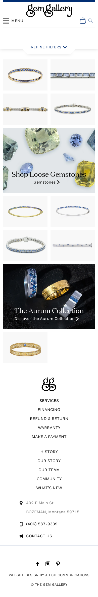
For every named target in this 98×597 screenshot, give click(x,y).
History (49, 451)
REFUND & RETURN (49, 418)
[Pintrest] (59, 564)
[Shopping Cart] (83, 20)
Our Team (49, 469)
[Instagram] (49, 564)
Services (49, 400)
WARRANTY (49, 427)
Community (49, 478)
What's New (49, 487)
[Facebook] (38, 564)
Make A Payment (49, 436)
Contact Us (39, 536)
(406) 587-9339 (42, 524)
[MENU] (6, 23)
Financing (49, 409)
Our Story (49, 460)
